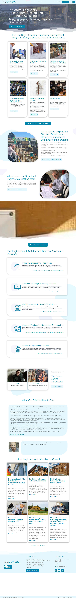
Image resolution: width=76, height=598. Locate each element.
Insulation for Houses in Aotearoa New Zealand (37, 480)
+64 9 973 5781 (63, 566)
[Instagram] (62, 570)
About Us (41, 1)
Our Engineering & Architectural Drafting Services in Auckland (35, 252)
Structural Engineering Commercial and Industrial (42, 325)
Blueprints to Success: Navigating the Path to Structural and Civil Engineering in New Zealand (58, 521)
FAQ (54, 1)
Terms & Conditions (62, 597)
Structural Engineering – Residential (37, 263)
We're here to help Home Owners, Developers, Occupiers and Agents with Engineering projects (54, 135)
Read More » (11, 498)
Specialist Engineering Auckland (35, 346)
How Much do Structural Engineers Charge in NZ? (15, 519)
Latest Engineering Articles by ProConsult (38, 459)
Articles (59, 1)
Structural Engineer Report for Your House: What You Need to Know (37, 520)
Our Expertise (31, 556)
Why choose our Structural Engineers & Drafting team (21, 177)
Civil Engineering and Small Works (35, 562)
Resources (48, 1)
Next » (43, 545)
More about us (55, 98)
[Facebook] (59, 570)
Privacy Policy (70, 597)
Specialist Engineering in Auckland (35, 564)
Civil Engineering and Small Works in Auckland (58, 62)
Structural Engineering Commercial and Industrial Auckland (17, 100)
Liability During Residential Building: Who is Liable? (57, 481)
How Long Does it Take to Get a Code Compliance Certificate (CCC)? (16, 481)
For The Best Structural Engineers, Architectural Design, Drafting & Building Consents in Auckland (38, 36)
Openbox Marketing (19, 597)
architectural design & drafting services (39, 284)
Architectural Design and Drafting (35, 565)
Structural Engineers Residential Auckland (16, 62)
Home (28, 1)
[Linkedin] (56, 570)
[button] (73, 2)
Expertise (33, 1)
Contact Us (59, 556)
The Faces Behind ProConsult (57, 379)
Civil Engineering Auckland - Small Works (39, 304)
